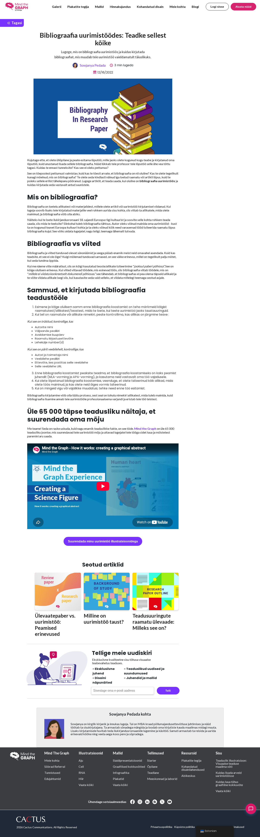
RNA (82, 772)
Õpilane (152, 766)
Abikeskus (188, 775)
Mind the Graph (145, 428)
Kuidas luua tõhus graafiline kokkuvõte (229, 783)
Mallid (99, 6)
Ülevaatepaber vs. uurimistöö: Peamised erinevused (55, 625)
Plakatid (118, 778)
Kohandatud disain (150, 6)
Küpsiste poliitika (184, 826)
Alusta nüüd (243, 6)
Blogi (195, 6)
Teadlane (153, 772)
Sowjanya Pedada (93, 65)
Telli (168, 690)
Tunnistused (52, 772)
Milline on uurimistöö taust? (104, 619)
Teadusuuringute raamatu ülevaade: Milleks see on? (153, 622)
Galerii (56, 6)
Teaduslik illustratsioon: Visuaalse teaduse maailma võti (231, 763)
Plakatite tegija (78, 6)
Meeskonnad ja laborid (162, 778)
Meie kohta (178, 6)
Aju (81, 760)
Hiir (81, 778)
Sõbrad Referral (54, 766)
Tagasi (16, 23)
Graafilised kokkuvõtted (129, 766)
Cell (81, 766)
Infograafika (121, 772)
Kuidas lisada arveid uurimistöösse (229, 774)
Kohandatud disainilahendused (192, 768)
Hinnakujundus (120, 6)
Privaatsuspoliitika (161, 826)
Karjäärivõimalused (233, 826)
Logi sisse (217, 6)
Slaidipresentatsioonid (127, 760)
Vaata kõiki (86, 784)
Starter (151, 760)
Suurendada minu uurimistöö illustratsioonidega (103, 541)
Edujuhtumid (52, 778)
